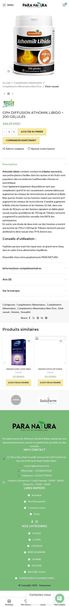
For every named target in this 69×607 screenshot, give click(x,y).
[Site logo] (35, 4)
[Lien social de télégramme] (46, 318)
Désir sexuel (52, 86)
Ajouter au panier (32, 131)
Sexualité (25, 312)
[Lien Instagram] (36, 521)
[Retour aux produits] (9, 94)
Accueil (6, 82)
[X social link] (33, 318)
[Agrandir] (9, 71)
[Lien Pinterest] (38, 318)
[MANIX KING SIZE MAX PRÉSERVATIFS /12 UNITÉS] (18, 352)
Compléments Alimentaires (28, 82)
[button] (18, 383)
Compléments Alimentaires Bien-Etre (22, 86)
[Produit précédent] (5, 94)
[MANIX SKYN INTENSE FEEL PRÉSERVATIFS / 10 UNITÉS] (50, 352)
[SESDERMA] (50, 400)
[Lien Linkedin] (42, 318)
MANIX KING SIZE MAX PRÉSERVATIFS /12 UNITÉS (18, 370)
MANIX (18, 372)
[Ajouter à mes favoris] (29, 341)
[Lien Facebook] (29, 318)
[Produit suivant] (13, 94)
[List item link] (34, 466)
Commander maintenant (21, 140)
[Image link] (34, 425)
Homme (15, 312)
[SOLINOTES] (18, 400)
